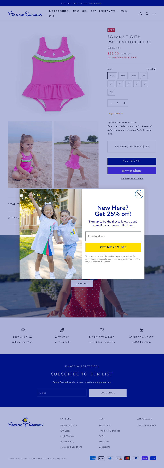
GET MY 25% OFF (113, 247)
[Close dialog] (139, 194)
